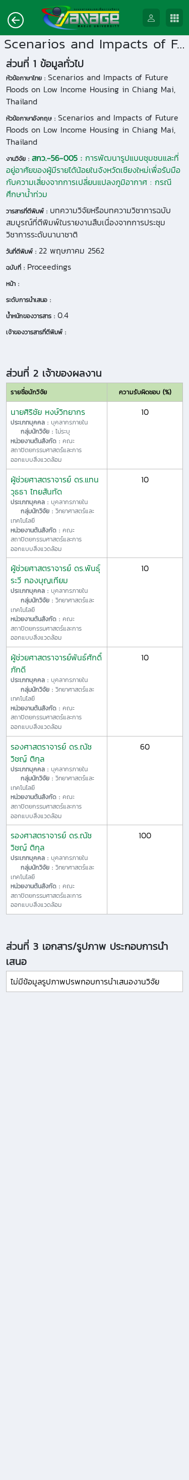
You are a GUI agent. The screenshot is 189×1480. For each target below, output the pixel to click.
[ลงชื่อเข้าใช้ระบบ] (154, 18)
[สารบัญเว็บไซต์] (177, 18)
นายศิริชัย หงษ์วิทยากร (48, 412)
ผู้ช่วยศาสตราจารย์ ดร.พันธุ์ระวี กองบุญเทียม (55, 574)
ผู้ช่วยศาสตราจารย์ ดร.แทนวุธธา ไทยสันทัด (55, 485)
